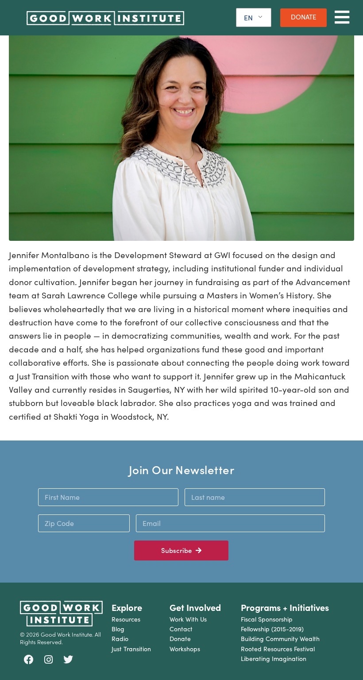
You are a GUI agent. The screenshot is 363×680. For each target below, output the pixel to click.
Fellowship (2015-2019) (272, 629)
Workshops (185, 649)
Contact (181, 629)
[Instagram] (49, 659)
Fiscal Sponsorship (267, 619)
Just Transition (131, 649)
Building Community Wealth (280, 638)
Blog (118, 629)
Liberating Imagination (273, 658)
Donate (180, 638)
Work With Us (188, 619)
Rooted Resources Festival (278, 649)
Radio (120, 638)
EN (248, 17)
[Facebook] (29, 659)
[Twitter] (68, 659)
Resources (126, 619)
